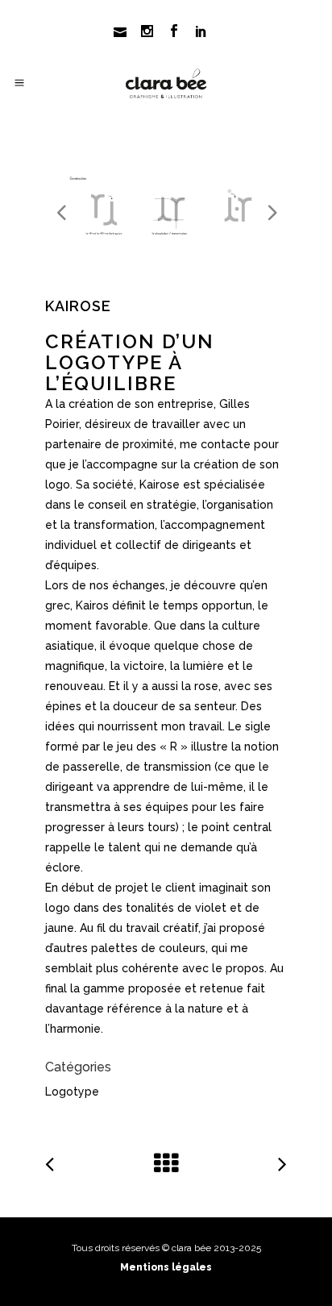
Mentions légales (166, 1267)
